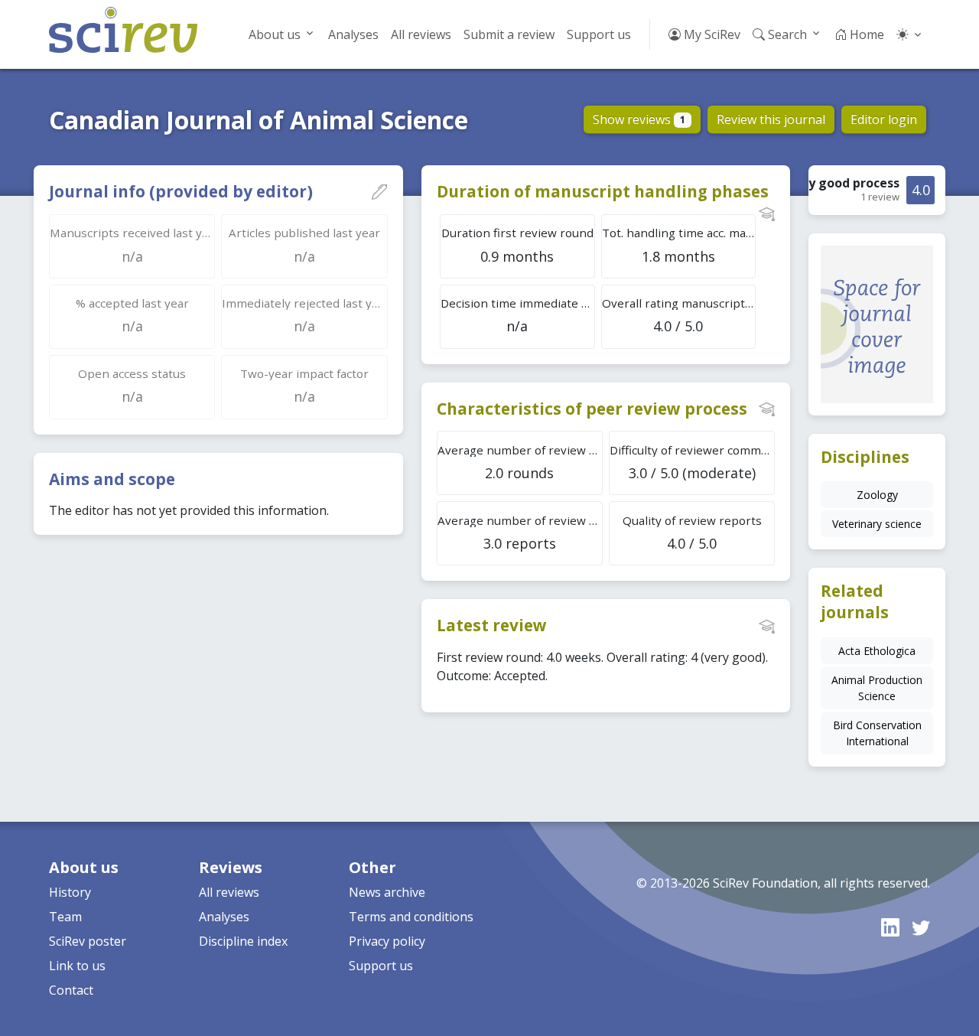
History (70, 892)
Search (786, 34)
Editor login (884, 119)
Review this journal (771, 119)
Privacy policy (387, 941)
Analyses (353, 34)
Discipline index (243, 941)
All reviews (421, 34)
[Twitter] (921, 927)
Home (865, 34)
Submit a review (509, 34)
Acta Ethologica (877, 650)
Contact (71, 990)
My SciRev (710, 34)
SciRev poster (87, 941)
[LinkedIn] (890, 927)
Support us (599, 34)
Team (65, 916)
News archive (387, 892)
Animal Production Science (876, 688)
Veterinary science (877, 523)
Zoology (877, 494)
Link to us (77, 965)
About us (275, 34)
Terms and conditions (411, 916)
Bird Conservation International (877, 733)
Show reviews (639, 119)
